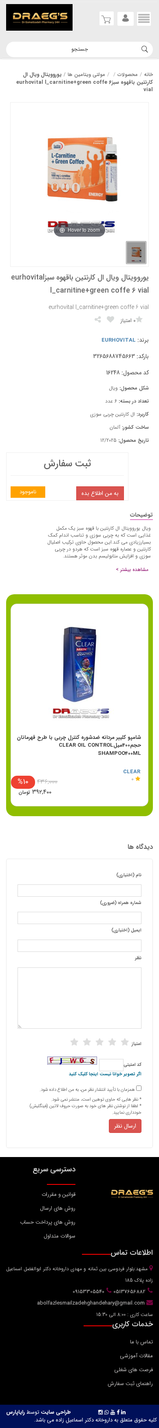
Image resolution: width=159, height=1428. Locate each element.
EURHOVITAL (119, 340)
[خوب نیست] (74, 1042)
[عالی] (124, 1042)
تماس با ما (141, 1342)
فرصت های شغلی (133, 1369)
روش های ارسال (57, 1208)
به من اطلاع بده (100, 493)
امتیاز (136, 1044)
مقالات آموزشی (136, 1356)
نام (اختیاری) (128, 875)
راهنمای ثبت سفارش (130, 1383)
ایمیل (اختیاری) (126, 930)
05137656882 (129, 1291)
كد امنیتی (132, 1065)
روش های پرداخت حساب (47, 1222)
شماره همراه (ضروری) (120, 903)
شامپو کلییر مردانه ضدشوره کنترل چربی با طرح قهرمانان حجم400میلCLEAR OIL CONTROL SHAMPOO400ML (79, 745)
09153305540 (87, 1291)
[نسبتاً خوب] (87, 1042)
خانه (148, 74)
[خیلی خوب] (112, 1042)
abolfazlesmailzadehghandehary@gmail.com (91, 1303)
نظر (138, 958)
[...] (136, 252)
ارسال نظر (125, 1125)
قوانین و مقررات (58, 1194)
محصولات (127, 74)
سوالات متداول (59, 1236)
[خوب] (99, 1042)
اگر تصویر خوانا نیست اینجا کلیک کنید (105, 1074)
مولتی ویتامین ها (86, 74)
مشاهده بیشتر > (132, 569)
